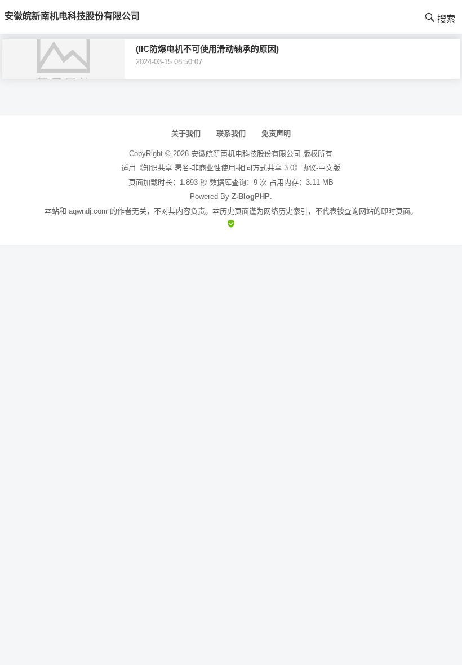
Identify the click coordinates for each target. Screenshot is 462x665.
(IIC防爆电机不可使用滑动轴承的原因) (207, 49)
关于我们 (186, 133)
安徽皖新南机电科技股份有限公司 (246, 153)
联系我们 (231, 133)
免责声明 (276, 133)
